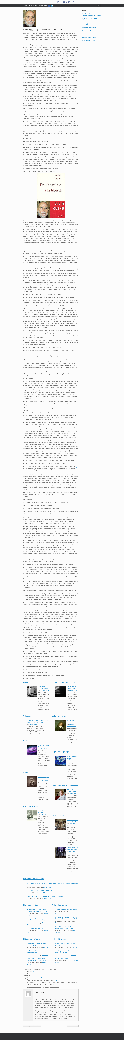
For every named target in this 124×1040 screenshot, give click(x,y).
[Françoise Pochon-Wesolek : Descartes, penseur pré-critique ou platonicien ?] (60, 725)
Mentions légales (43, 5)
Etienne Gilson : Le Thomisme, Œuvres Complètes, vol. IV (43, 811)
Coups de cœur (29, 772)
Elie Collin (43, 814)
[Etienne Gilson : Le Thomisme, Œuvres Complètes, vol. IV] (32, 815)
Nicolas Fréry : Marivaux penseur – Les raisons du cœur (90, 23)
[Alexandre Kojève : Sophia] (60, 761)
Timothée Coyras (45, 749)
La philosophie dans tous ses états (65, 785)
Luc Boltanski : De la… (73, 1026)
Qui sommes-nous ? (33, 5)
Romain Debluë (45, 690)
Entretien (57, 987)
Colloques (27, 716)
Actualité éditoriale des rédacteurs (65, 682)
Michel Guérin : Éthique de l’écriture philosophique (89, 19)
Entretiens (27, 682)
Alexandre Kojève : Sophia (72, 757)
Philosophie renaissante (61, 905)
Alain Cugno (47, 987)
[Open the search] (99, 5)
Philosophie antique (59, 939)
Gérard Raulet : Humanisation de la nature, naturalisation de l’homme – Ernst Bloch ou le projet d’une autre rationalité (52, 884)
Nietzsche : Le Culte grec (61, 958)
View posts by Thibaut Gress (41, 994)
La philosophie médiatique (33, 740)
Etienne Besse (73, 760)
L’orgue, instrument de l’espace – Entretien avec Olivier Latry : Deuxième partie (72, 821)
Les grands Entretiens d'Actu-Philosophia (34, 987)
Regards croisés (58, 815)
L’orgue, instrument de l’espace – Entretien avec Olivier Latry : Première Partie (72, 848)
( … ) (44, 734)
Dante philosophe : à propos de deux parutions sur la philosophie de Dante (64, 927)
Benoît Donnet (73, 690)
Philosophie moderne (31, 905)
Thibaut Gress (37, 30)
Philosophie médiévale (31, 939)
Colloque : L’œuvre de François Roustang (72, 791)
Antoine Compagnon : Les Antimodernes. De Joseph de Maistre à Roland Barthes (44, 778)
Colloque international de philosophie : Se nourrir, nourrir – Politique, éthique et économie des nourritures (37, 721)
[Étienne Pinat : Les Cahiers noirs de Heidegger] (60, 691)
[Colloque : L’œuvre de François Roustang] (60, 794)
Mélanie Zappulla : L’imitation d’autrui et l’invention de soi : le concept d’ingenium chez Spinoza (37, 910)
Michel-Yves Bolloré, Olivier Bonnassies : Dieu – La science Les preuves (44, 746)
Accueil (25, 5)
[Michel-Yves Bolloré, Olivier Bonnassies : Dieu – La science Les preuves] (32, 750)
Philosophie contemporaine (33, 878)
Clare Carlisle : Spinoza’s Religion (35, 928)
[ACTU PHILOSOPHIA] (62, 2)
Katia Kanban (44, 780)
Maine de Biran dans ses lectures (89, 27)
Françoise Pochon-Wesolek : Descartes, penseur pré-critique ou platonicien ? (72, 721)
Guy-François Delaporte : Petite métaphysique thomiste (35, 952)
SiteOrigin (61, 1037)
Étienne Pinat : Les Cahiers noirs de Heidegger (71, 687)
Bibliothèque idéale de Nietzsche (89, 37)
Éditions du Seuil (53, 987)
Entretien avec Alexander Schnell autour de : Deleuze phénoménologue (43, 687)
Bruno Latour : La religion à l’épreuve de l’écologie (39, 890)
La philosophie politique (61, 751)
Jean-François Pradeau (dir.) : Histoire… (32, 1026)
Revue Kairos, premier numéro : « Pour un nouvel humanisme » (91, 41)
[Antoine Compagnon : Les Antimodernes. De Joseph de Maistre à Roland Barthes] (32, 781)
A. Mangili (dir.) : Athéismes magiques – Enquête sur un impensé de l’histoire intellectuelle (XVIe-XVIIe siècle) (37, 920)
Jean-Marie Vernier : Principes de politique (66, 909)
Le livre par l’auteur (59, 716)
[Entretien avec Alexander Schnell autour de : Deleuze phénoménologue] (32, 691)
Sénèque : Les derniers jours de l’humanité (91, 30)
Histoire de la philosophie (32, 806)
